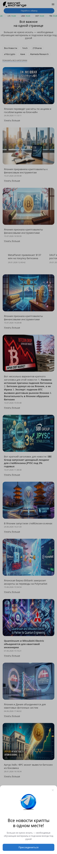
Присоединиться (28, 847)
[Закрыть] (52, 790)
